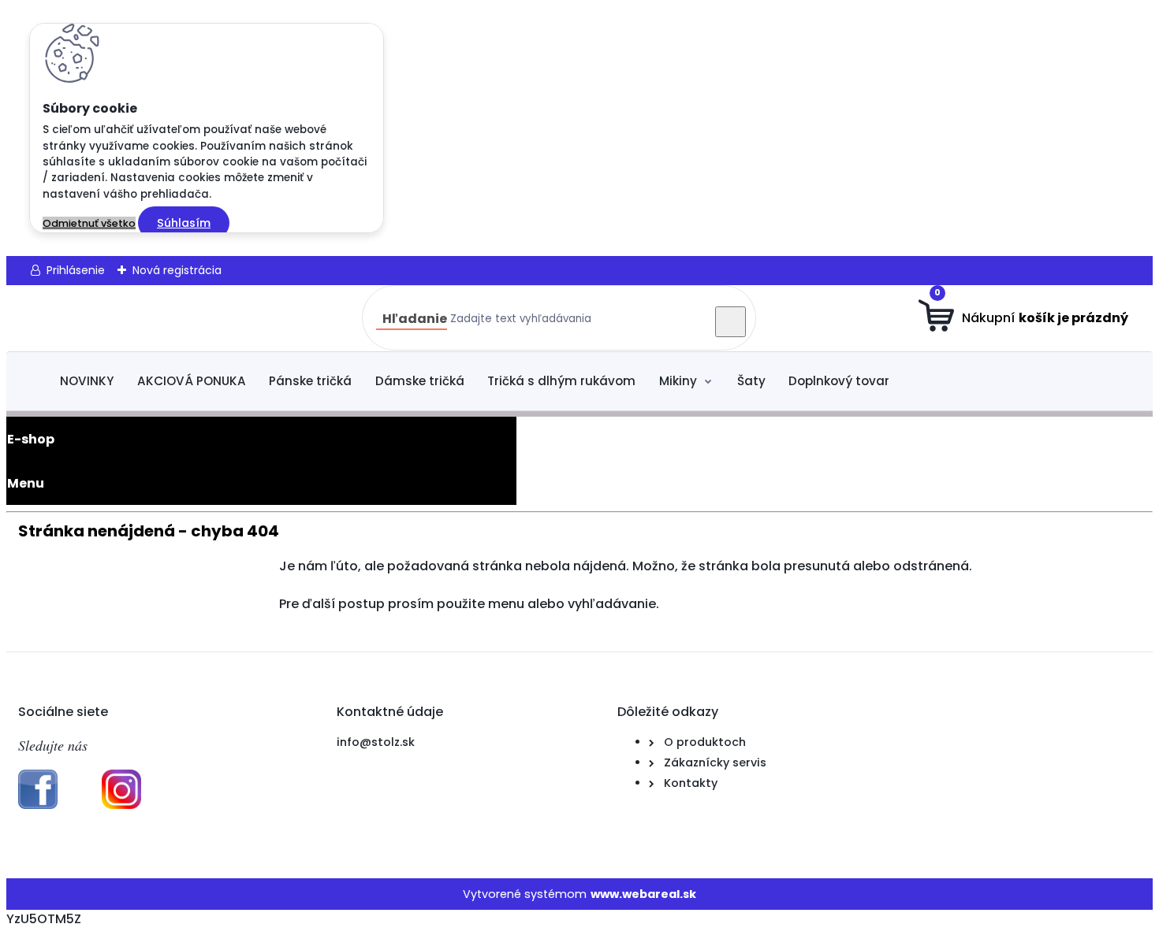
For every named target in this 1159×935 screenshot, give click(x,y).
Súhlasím (184, 223)
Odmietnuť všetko (89, 223)
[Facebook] (38, 805)
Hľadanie (414, 319)
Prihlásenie (76, 270)
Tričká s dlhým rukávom (561, 381)
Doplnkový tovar (838, 381)
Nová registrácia (177, 270)
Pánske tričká (310, 381)
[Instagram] (121, 805)
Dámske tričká (419, 381)
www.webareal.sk (643, 894)
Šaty (751, 381)
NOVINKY (87, 381)
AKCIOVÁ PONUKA (191, 381)
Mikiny (678, 381)
